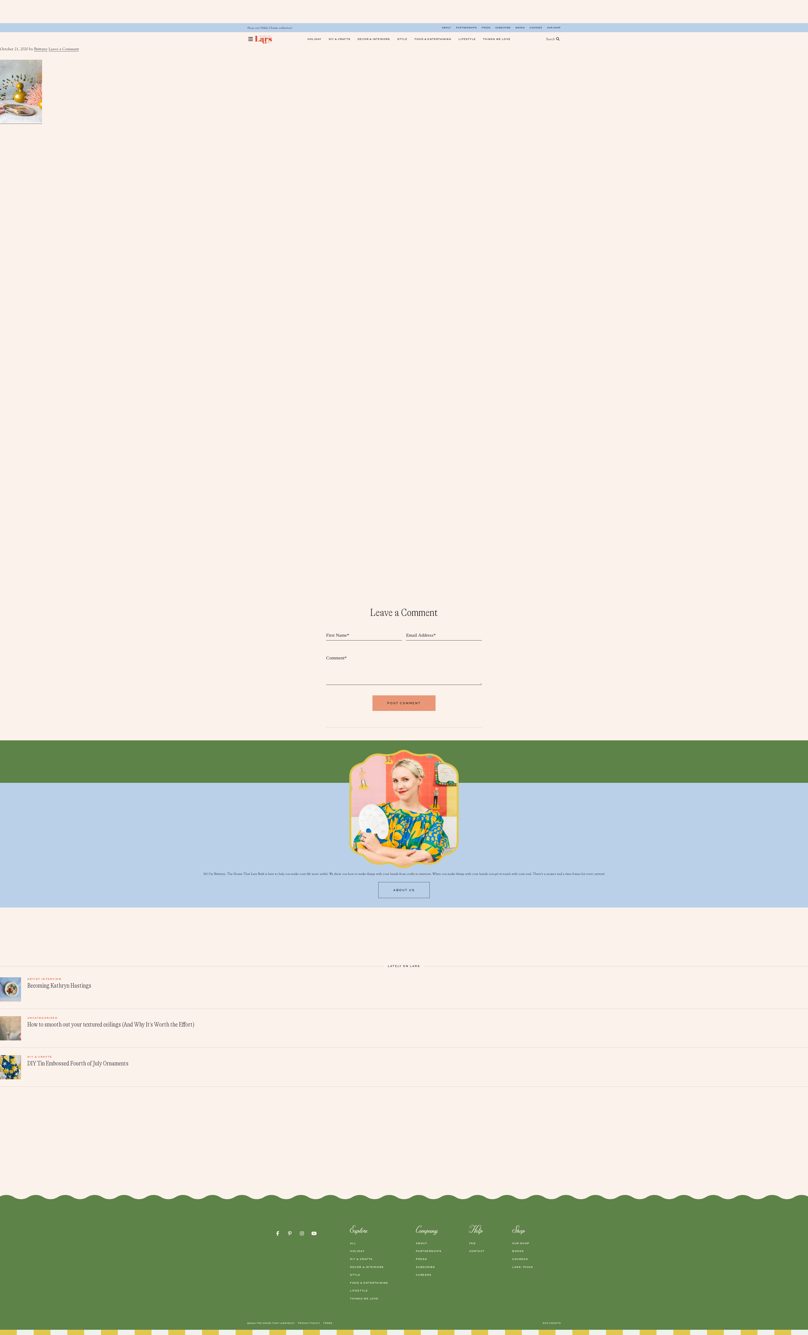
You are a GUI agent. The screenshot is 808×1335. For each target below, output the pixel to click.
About (446, 27)
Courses (536, 27)
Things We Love (364, 1298)
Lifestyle (359, 1290)
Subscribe (503, 27)
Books (520, 27)
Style (355, 1275)
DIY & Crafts (361, 1259)
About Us (404, 890)
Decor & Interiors (367, 1267)
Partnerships (466, 27)
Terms (327, 1323)
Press (486, 27)
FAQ (472, 1243)
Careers (423, 1275)
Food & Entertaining (369, 1283)
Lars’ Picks (522, 1267)
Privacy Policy (309, 1323)
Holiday (357, 1251)
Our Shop (554, 27)
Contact (477, 1251)
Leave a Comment (64, 49)
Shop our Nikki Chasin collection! (269, 28)
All (353, 1243)
